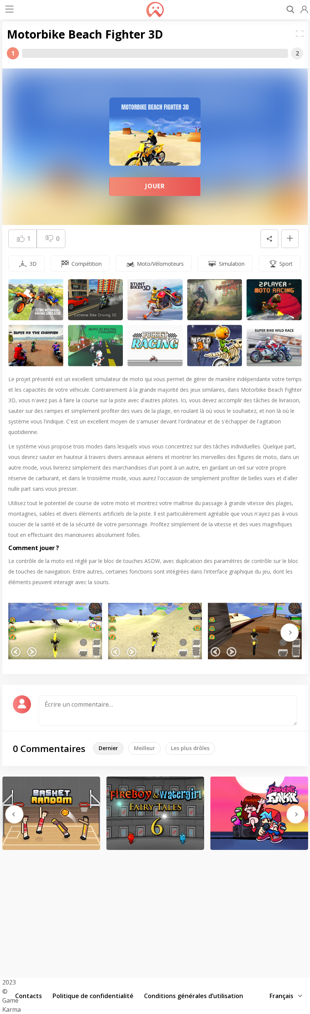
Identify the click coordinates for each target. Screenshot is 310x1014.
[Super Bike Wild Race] (274, 345)
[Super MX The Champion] (36, 345)
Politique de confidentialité (93, 996)
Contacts (28, 996)
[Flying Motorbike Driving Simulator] (36, 299)
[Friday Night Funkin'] (259, 813)
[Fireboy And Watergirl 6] (155, 813)
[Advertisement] (155, 911)
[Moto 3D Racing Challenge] (95, 345)
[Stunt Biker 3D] (155, 299)
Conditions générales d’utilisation (193, 996)
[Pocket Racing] (155, 345)
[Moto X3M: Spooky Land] (214, 345)
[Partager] (269, 238)
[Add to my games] (290, 238)
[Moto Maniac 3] (214, 299)
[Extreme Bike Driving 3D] (95, 299)
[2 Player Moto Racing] (274, 299)
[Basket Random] (51, 813)
